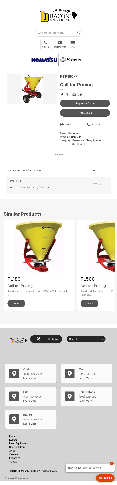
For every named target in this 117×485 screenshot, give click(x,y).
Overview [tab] (58, 154)
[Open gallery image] (32, 89)
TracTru (44, 470)
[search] (78, 32)
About (12, 450)
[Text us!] (105, 478)
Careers (13, 454)
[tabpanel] (32, 89)
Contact (13, 461)
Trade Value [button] (85, 112)
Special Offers (17, 447)
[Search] (102, 338)
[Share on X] (68, 95)
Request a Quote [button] (85, 103)
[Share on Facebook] (62, 95)
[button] (45, 44)
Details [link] (16, 303)
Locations (14, 457)
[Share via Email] (74, 95)
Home (12, 436)
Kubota (13, 439)
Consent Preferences (17, 478)
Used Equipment (18, 443)
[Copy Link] (80, 95)
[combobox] (58, 32)
